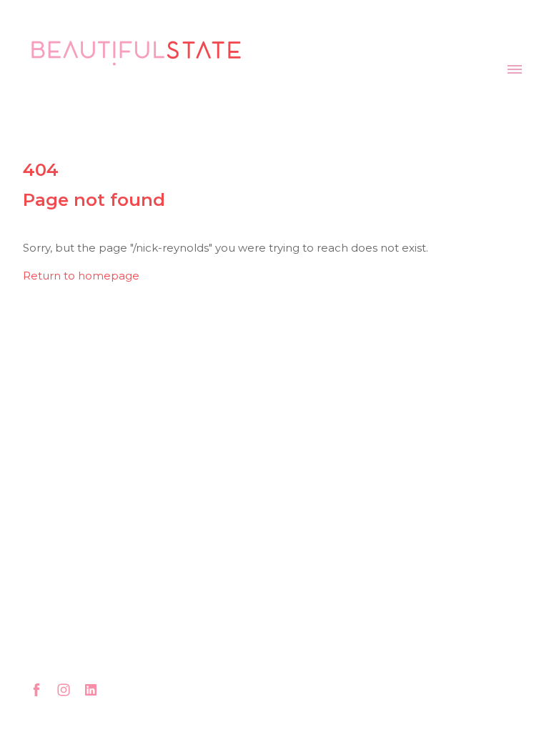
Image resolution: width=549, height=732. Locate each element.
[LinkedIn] (90, 689)
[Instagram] (63, 689)
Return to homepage (81, 275)
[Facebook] (36, 689)
